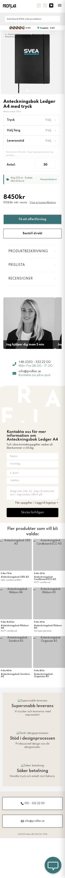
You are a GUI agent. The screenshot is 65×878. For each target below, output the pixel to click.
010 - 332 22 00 (34, 803)
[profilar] (11, 6)
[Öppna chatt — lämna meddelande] (53, 866)
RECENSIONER (20, 278)
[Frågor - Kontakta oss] (39, 5)
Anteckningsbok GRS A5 (15, 577)
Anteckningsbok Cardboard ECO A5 (45, 578)
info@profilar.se (29, 371)
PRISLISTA (16, 265)
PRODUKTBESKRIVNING (28, 251)
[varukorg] (51, 5)
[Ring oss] (45, 5)
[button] (6, 62)
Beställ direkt (32, 233)
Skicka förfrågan (32, 512)
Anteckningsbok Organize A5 (43, 675)
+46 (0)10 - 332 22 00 (34, 362)
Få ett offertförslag (32, 219)
